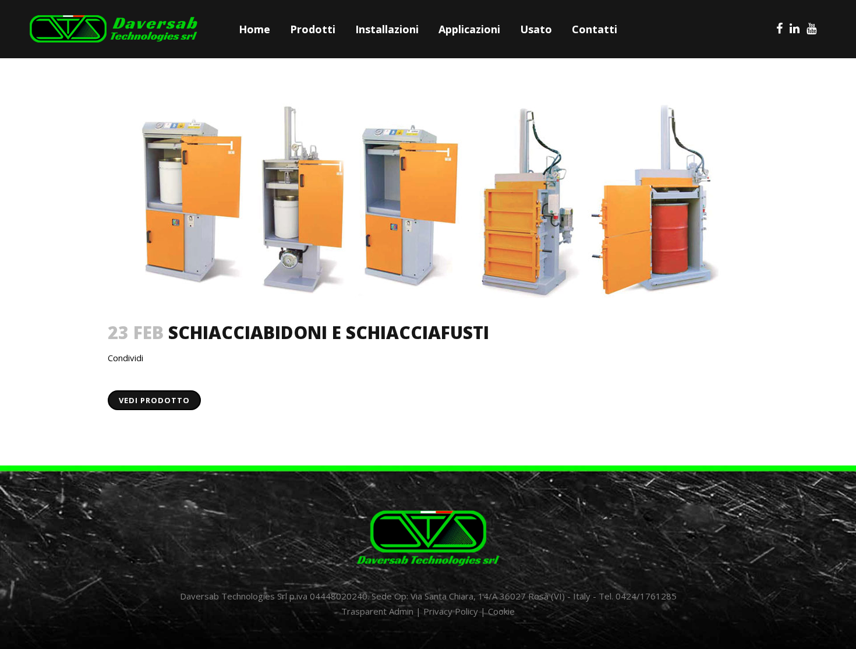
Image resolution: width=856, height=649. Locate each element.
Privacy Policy (450, 611)
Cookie (501, 611)
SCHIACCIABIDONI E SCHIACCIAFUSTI (328, 332)
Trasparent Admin (377, 611)
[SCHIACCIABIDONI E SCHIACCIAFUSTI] (428, 200)
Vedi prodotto (154, 400)
